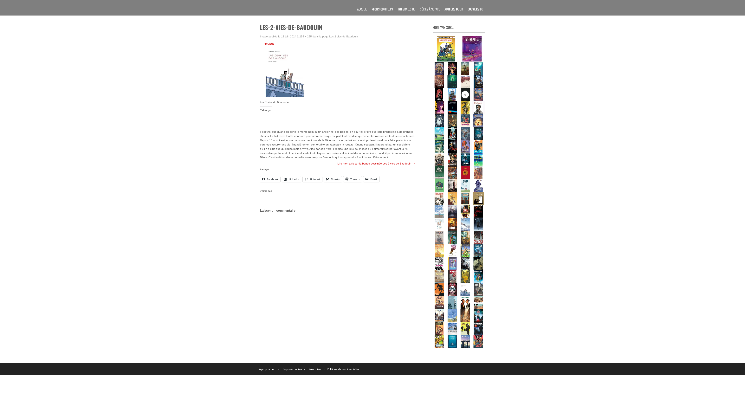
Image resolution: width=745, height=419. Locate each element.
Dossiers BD (475, 9)
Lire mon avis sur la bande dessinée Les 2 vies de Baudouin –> (376, 163)
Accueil (362, 9)
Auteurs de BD (453, 9)
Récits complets (382, 9)
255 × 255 (305, 36)
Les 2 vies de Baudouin (343, 36)
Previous (267, 43)
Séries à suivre (430, 9)
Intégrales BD (406, 9)
